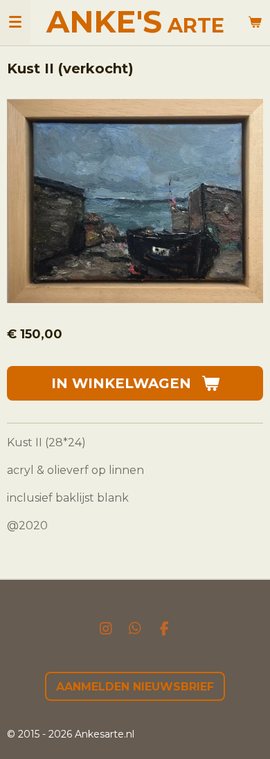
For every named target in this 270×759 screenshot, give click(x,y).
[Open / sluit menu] (15, 22)
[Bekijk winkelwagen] (255, 22)
